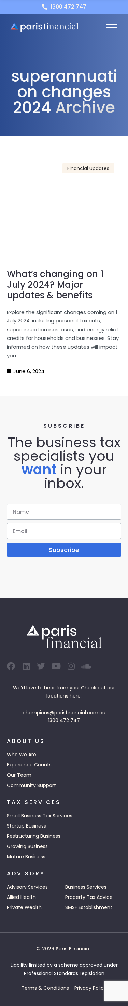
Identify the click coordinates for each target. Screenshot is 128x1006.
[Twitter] (41, 666)
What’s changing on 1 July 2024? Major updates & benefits (55, 284)
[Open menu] (111, 27)
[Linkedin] (26, 666)
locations (57, 695)
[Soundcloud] (86, 666)
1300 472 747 (64, 720)
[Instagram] (71, 666)
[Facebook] (11, 666)
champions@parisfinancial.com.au (64, 712)
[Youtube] (56, 666)
